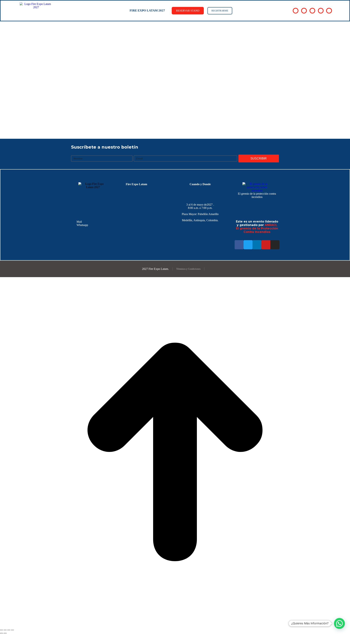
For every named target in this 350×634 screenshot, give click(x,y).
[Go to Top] (175, 625)
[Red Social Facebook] (295, 10)
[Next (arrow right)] (5, 633)
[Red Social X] (304, 10)
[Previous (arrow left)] (1, 633)
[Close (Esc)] (1, 630)
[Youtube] (266, 244)
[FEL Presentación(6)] (130, 122)
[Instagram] (274, 244)
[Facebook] (239, 244)
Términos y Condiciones (188, 268)
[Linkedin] (257, 244)
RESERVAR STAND (187, 10)
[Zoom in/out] (12, 630)
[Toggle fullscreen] (8, 630)
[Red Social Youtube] (321, 10)
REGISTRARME (219, 10)
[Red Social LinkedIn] (312, 10)
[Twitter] (248, 244)
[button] (339, 623)
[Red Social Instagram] (329, 10)
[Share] (5, 630)
